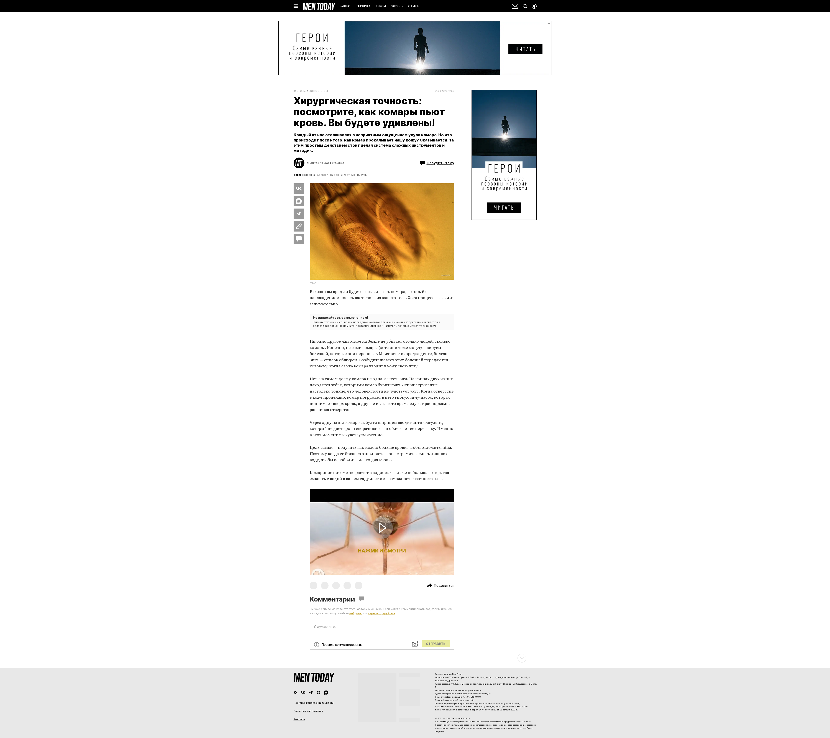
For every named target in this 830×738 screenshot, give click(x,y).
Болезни (322, 174)
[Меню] (296, 6)
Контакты (299, 719)
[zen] (318, 692)
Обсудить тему (440, 163)
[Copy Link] (299, 226)
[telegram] (311, 692)
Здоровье (300, 91)
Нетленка (308, 174)
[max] (326, 692)
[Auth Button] (534, 6)
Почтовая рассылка (515, 6)
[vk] (303, 692)
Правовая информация (308, 711)
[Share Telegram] (299, 214)
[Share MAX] (299, 201)
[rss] (296, 692)
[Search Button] (525, 6)
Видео (334, 174)
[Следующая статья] (415, 658)
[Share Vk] (299, 188)
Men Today (319, 6)
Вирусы (362, 174)
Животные (348, 174)
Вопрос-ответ (319, 91)
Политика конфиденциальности (314, 702)
